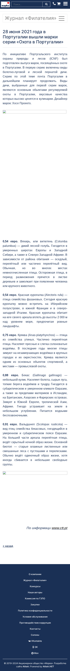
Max (36, 653)
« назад (8, 546)
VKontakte (36, 641)
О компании (35, 574)
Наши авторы (35, 592)
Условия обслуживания (35, 616)
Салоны (35, 635)
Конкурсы (35, 586)
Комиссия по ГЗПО (35, 598)
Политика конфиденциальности (35, 610)
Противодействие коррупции (35, 622)
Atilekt (26, 666)
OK (36, 647)
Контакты (35, 628)
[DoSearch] (46, 4)
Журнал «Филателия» (31, 18)
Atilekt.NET (48, 666)
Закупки (35, 604)
